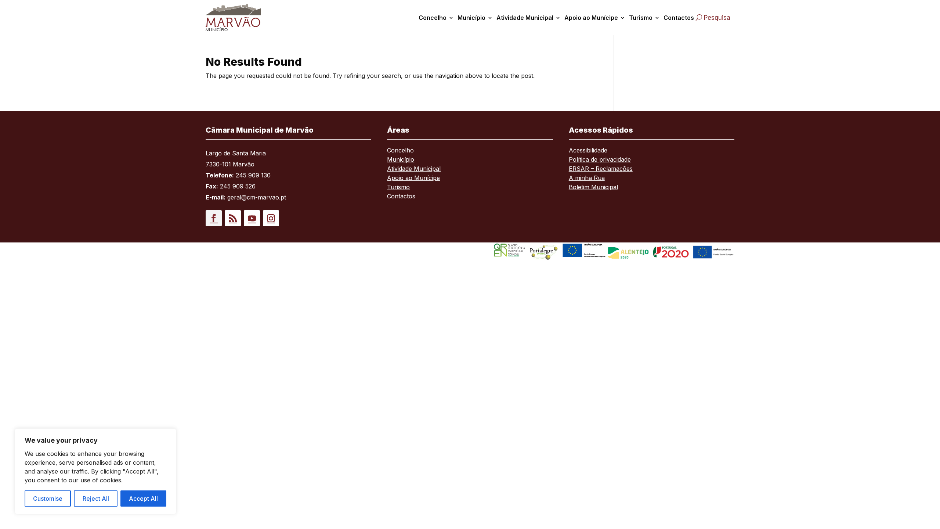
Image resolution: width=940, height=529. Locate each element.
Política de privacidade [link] (600, 160)
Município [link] (471, 17)
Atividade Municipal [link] (524, 17)
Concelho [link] (432, 17)
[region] (95, 471)
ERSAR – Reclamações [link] (601, 169)
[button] (214, 218)
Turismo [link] (640, 17)
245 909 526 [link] (238, 186)
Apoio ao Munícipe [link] (591, 17)
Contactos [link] (679, 17)
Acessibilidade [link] (588, 151)
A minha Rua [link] (587, 178)
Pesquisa (717, 17)
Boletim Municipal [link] (593, 187)
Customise (47, 498)
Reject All (96, 498)
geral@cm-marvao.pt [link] (256, 197)
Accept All (143, 498)
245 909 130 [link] (253, 175)
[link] (242, 17)
